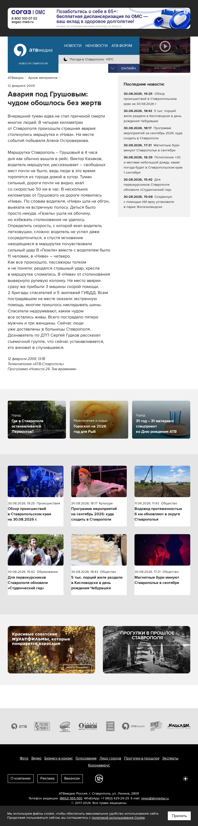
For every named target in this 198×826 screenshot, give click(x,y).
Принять (179, 815)
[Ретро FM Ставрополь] (64, 726)
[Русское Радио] (42, 726)
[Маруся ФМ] (179, 726)
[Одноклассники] (143, 778)
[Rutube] (175, 778)
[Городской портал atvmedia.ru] (133, 726)
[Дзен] (185, 778)
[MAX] (153, 778)
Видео (36, 758)
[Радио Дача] (110, 726)
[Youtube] (164, 778)
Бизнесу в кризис (58, 758)
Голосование (86, 758)
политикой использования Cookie (118, 818)
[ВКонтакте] (122, 778)
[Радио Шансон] (87, 726)
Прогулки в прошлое (141, 758)
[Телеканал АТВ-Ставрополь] (19, 726)
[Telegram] (132, 778)
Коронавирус (99, 765)
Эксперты (170, 758)
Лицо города (110, 758)
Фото (24, 758)
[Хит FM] (156, 726)
